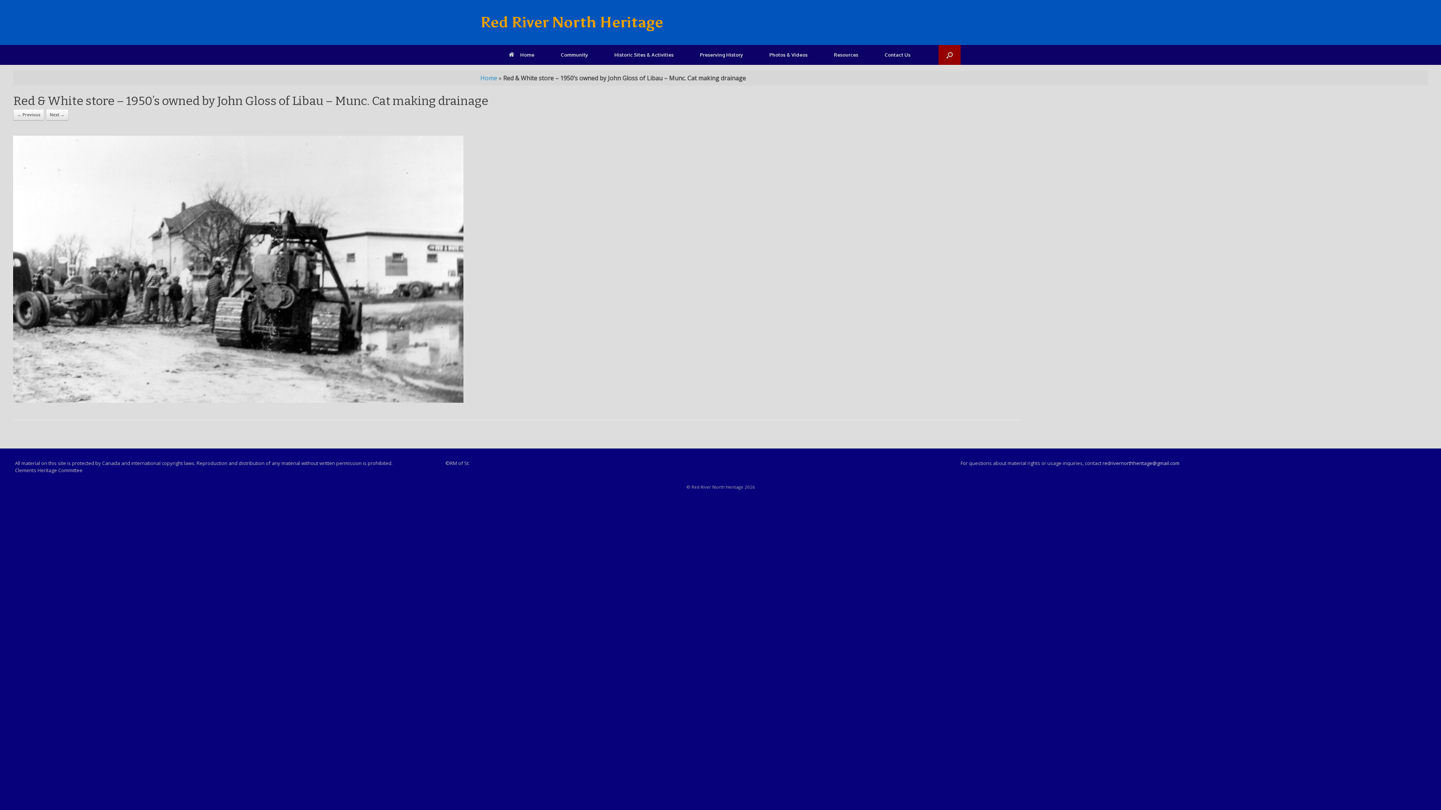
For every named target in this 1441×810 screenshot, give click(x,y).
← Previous (28, 114)
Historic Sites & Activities (644, 55)
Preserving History (721, 55)
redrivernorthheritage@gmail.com (1141, 463)
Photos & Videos (788, 55)
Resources (846, 55)
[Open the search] (950, 55)
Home (527, 55)
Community (574, 55)
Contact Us (897, 55)
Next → (57, 114)
